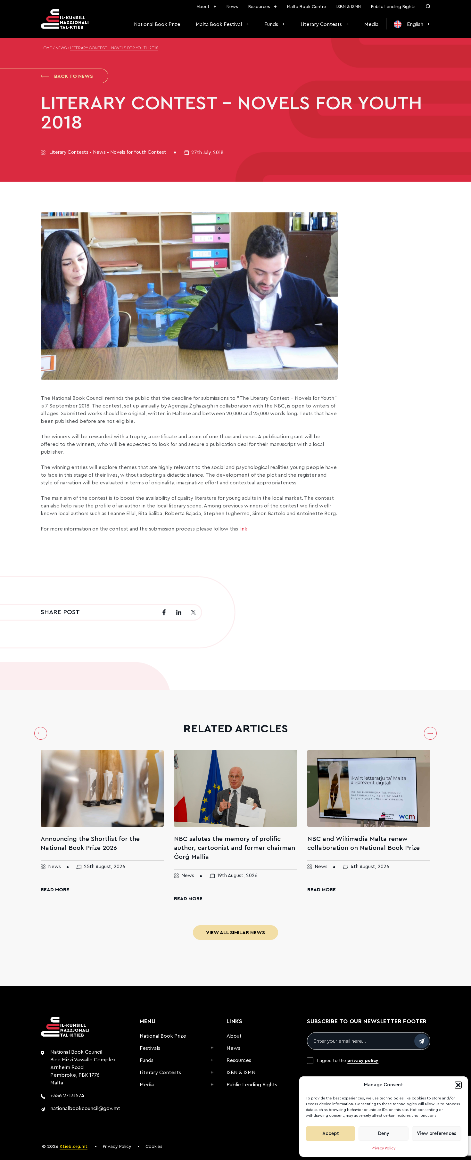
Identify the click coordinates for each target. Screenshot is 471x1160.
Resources (259, 6)
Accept (330, 1133)
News (232, 6)
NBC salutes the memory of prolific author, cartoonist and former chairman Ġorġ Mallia (234, 848)
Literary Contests (321, 24)
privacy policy (362, 1060)
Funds (271, 24)
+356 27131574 (67, 1095)
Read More (55, 889)
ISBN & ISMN (348, 6)
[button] (458, 1085)
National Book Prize (157, 24)
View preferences (436, 1133)
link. (244, 528)
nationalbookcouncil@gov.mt (85, 1108)
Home (46, 48)
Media (371, 24)
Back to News (73, 76)
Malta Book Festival (219, 24)
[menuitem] (412, 24)
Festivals (150, 1048)
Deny (383, 1133)
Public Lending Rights (393, 6)
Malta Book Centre (306, 6)
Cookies (153, 1146)
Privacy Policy (383, 1148)
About (203, 6)
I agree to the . (348, 1060)
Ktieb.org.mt (73, 1146)
